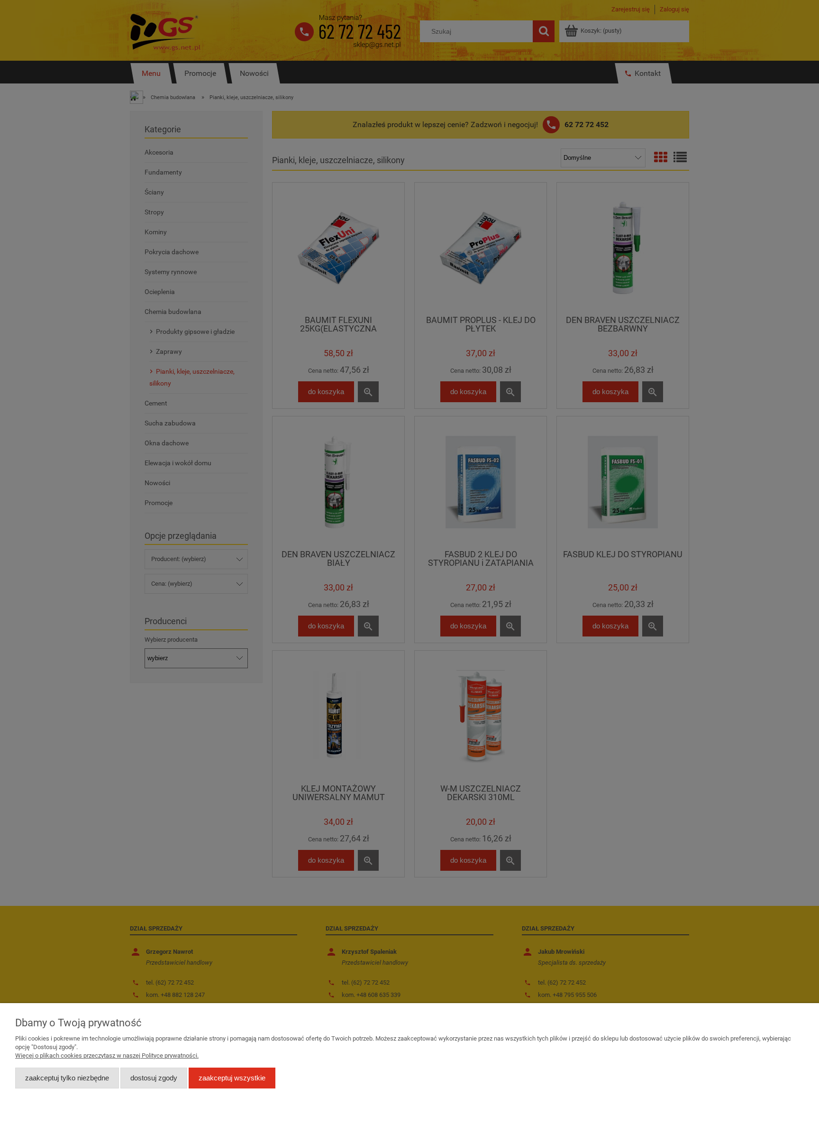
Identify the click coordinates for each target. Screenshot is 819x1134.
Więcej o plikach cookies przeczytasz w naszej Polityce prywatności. (107, 1055)
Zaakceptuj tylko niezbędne (67, 1078)
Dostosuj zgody (153, 1078)
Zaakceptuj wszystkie (232, 1078)
